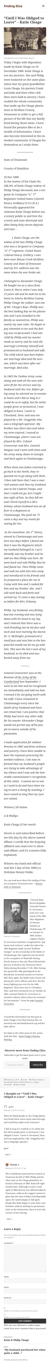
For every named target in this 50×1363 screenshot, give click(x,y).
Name (6, 1277)
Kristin (25, 1080)
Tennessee (8, 1084)
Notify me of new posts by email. (17, 1317)
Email (6, 1287)
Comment (9, 1243)
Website (7, 1298)
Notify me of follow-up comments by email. (21, 1311)
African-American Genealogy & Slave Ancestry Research (24, 1081)
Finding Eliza (13, 6)
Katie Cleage (20, 1084)
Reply (7, 1155)
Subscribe (38, 1064)
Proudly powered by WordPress (16, 1360)
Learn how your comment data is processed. (25, 1328)
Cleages (36, 1082)
